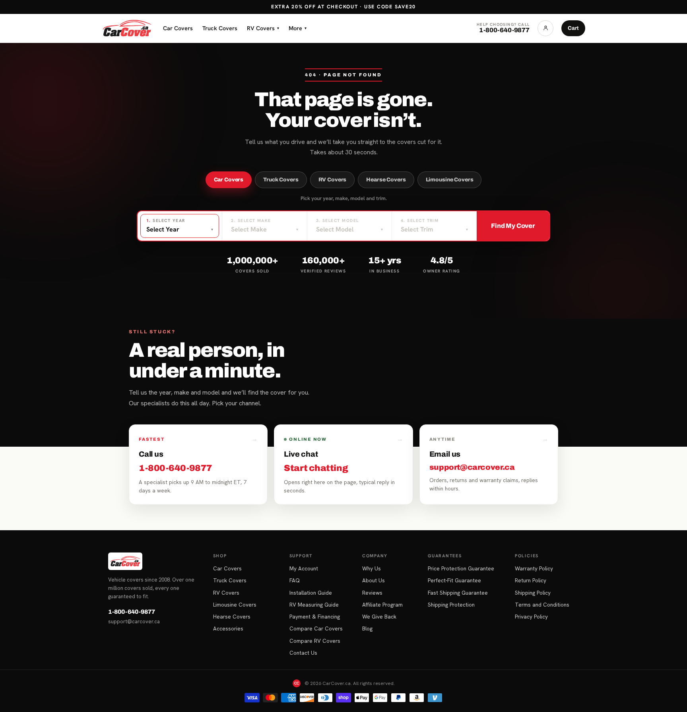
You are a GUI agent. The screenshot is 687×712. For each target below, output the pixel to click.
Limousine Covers (450, 180)
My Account (303, 568)
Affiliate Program (382, 604)
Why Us (371, 568)
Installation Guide (310, 592)
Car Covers (178, 28)
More (298, 28)
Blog (367, 628)
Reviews (372, 592)
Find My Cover (513, 225)
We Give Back (379, 616)
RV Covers (263, 28)
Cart (573, 28)
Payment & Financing (314, 616)
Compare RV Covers (314, 640)
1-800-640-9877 (131, 612)
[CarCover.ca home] (127, 28)
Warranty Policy (534, 568)
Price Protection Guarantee (461, 568)
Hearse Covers (386, 180)
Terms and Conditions (542, 604)
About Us (373, 580)
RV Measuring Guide (314, 604)
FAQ (294, 580)
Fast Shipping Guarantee (458, 592)
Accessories (228, 628)
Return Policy (530, 580)
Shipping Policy (533, 592)
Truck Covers (219, 28)
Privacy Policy (531, 616)
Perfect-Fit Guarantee (454, 580)
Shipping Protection (451, 604)
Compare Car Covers (316, 628)
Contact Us (303, 652)
